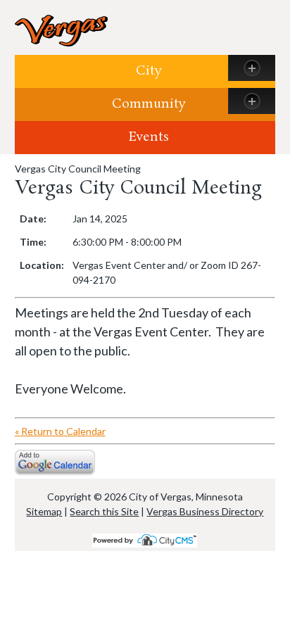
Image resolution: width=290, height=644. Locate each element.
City (149, 71)
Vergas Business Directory (204, 511)
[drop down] (252, 68)
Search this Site (104, 511)
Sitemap (44, 511)
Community (149, 104)
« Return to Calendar (60, 431)
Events (149, 137)
